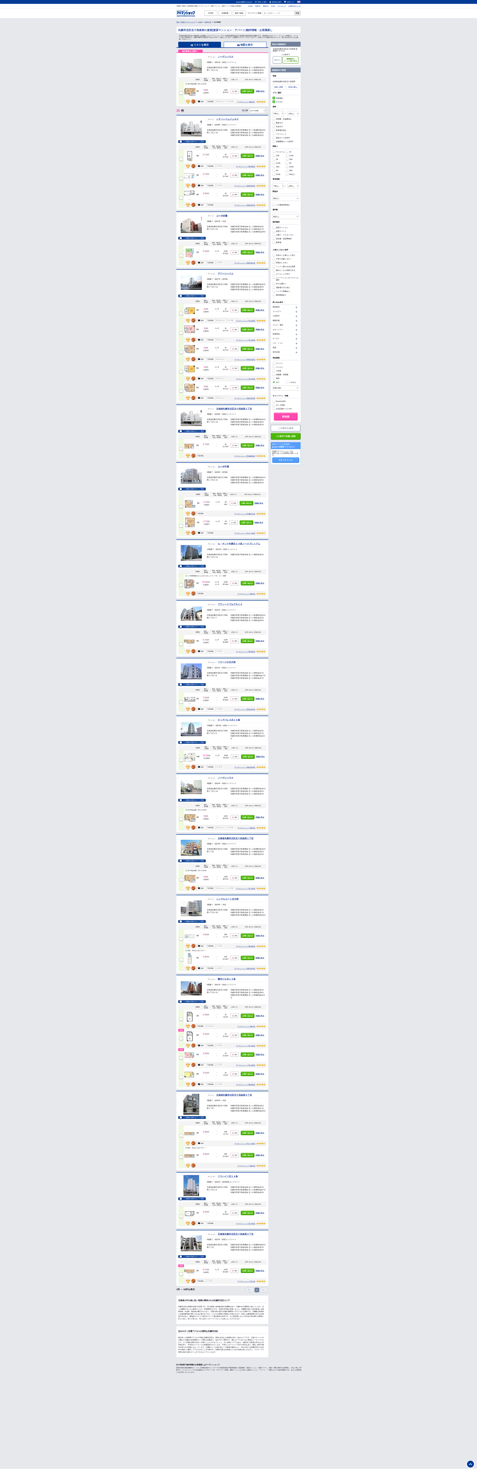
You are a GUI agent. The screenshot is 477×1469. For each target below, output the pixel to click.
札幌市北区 (208, 22)
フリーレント (281, 134)
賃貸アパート (281, 231)
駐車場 (278, 242)
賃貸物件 (279, 98)
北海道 (200, 22)
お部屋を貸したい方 (294, 6)
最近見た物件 (276, 2)
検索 (297, 13)
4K (277, 170)
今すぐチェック (286, 460)
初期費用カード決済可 (284, 142)
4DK (291, 170)
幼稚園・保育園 (282, 375)
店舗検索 (224, 13)
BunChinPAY (281, 401)
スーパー (279, 363)
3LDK (291, 167)
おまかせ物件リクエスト (244, 2)
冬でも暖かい (281, 284)
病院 (277, 378)
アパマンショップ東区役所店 (244, 186)
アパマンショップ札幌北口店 (244, 514)
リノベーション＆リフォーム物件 (287, 279)
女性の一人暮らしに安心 (285, 255)
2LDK (278, 163)
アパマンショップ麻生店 (246, 102)
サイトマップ (282, 6)
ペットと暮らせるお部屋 (285, 266)
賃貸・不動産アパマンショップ (186, 22)
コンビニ (279, 367)
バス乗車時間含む (283, 205)
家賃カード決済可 (283, 138)
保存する (277, 60)
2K (277, 159)
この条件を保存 (286, 428)
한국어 (273, 6)
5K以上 (292, 174)
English (250, 6)
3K (290, 163)
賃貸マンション (282, 227)
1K (290, 152)
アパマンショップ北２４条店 (244, 533)
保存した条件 (262, 2)
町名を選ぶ (293, 87)
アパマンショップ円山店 (246, 1281)
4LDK (278, 174)
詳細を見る (260, 91)
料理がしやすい (282, 263)
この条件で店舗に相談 (286, 436)
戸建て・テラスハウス (284, 235)
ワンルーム (280, 152)
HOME (210, 13)
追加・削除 (278, 87)
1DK (277, 156)
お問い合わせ (247, 91)
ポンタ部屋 (280, 405)
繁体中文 (266, 6)
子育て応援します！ (284, 259)
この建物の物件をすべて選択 (193, 142)
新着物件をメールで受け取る (290, 60)
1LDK (291, 156)
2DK (291, 159)
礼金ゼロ (279, 126)
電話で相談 (239, 13)
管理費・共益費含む (284, 119)
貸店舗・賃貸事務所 (284, 239)
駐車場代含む (281, 130)
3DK (277, 167)
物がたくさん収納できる (285, 270)
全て (277, 382)
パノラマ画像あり (283, 291)
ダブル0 (279, 102)
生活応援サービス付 (284, 409)
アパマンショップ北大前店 (245, 321)
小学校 (278, 371)
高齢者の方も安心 (283, 287)
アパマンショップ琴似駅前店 (244, 456)
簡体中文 (258, 6)
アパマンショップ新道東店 (245, 166)
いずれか (292, 382)
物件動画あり (281, 295)
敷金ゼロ (279, 123)
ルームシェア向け (283, 274)
